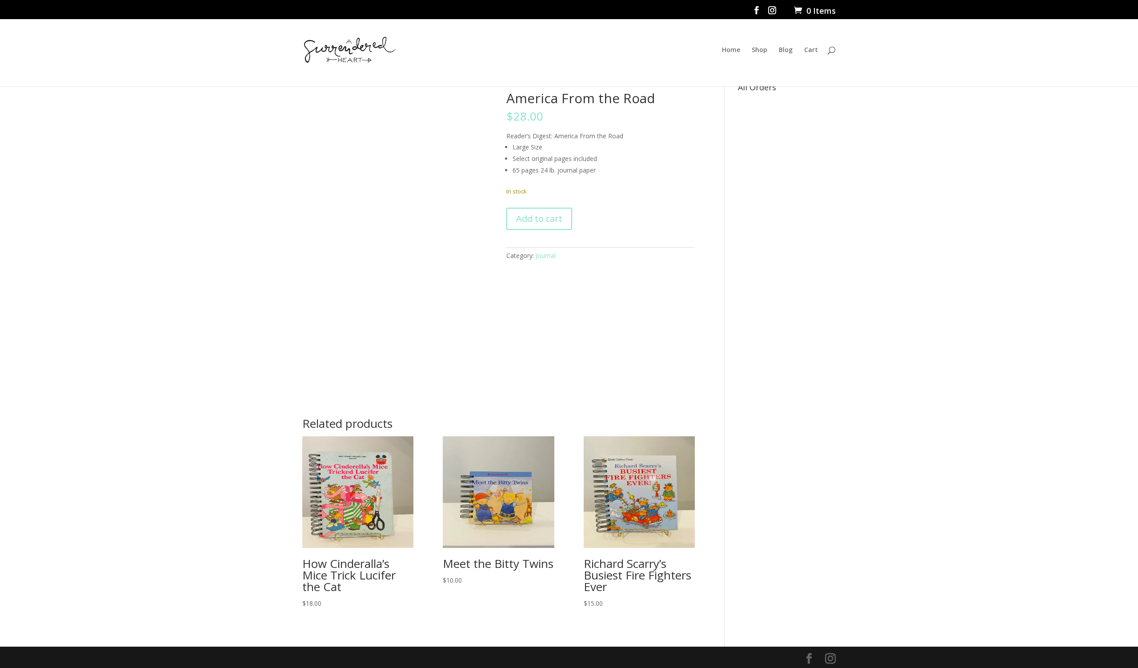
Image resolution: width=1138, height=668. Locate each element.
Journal (546, 255)
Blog (786, 50)
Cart (811, 50)
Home (731, 50)
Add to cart (539, 219)
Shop (759, 50)
